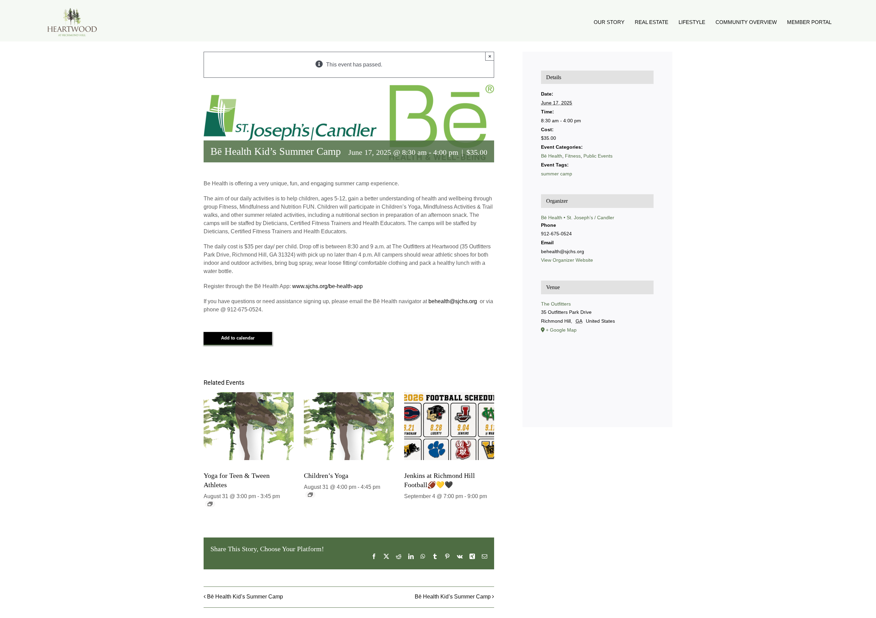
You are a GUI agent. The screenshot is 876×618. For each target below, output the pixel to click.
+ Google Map (561, 330)
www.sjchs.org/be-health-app (327, 286)
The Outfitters (556, 304)
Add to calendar (238, 338)
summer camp (556, 173)
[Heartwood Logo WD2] (71, 9)
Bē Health (551, 156)
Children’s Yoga (326, 475)
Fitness (573, 156)
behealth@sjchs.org (453, 301)
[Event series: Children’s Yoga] (310, 495)
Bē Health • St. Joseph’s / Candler (577, 217)
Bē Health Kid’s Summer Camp (245, 597)
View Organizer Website (567, 260)
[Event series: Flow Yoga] (210, 504)
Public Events (598, 156)
